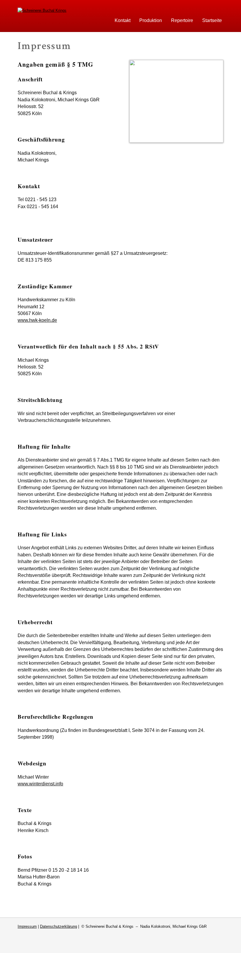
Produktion (150, 20)
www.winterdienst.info (40, 783)
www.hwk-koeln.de (37, 320)
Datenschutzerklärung (58, 926)
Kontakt (122, 20)
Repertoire (182, 20)
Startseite (212, 20)
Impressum (27, 926)
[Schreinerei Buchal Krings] (42, 10)
